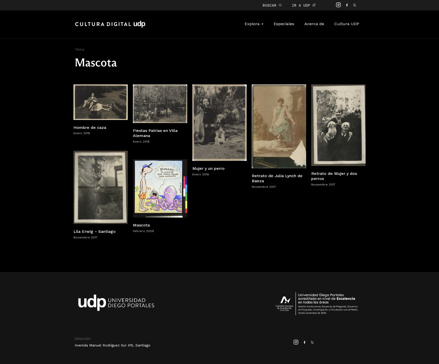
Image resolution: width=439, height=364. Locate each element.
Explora (253, 23)
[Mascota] (160, 188)
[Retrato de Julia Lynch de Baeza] (279, 126)
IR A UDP (302, 5)
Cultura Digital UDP (110, 27)
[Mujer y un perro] (219, 122)
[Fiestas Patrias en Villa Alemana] (160, 103)
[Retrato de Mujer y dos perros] (338, 124)
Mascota (141, 225)
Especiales (284, 23)
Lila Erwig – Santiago (94, 231)
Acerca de (314, 23)
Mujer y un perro (208, 168)
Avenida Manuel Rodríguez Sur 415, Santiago (112, 345)
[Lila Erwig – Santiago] (100, 187)
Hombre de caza (89, 127)
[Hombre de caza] (100, 101)
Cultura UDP (346, 23)
